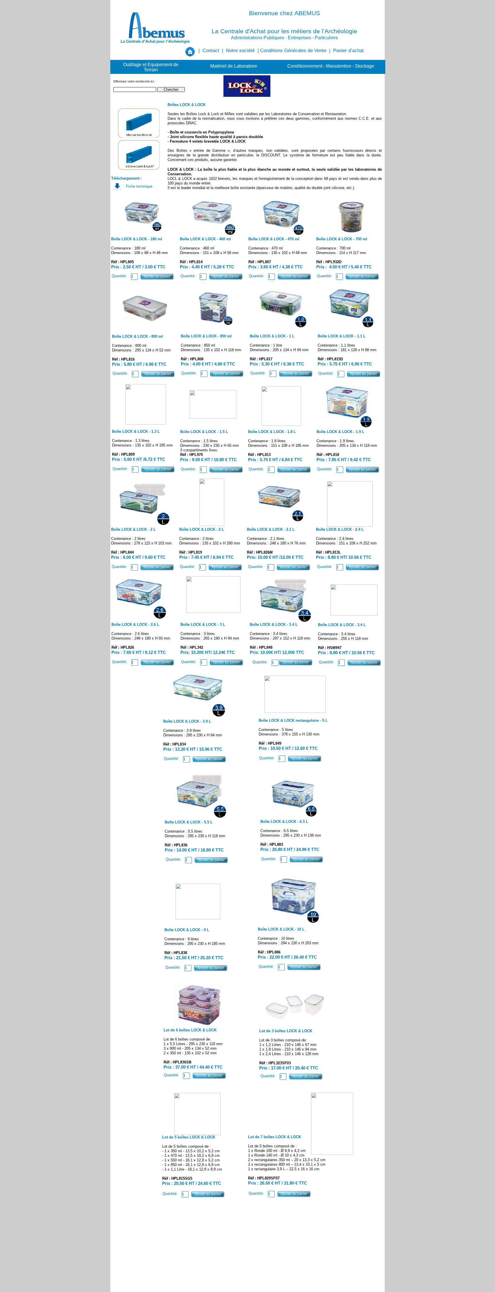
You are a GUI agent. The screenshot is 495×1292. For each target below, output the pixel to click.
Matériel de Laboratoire (233, 66)
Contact (211, 50)
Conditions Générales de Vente (293, 50)
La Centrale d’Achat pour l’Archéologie (155, 41)
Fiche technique (139, 186)
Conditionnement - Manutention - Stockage (330, 66)
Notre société (240, 50)
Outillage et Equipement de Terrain (150, 67)
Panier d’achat (348, 50)
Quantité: (119, 276)
